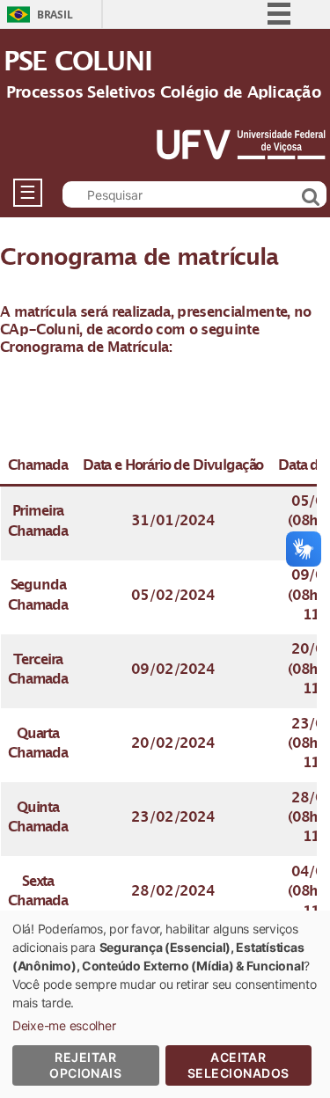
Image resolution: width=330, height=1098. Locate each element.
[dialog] (165, 1004)
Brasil (54, 14)
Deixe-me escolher (63, 1025)
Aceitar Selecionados (238, 1065)
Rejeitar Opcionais (85, 1065)
